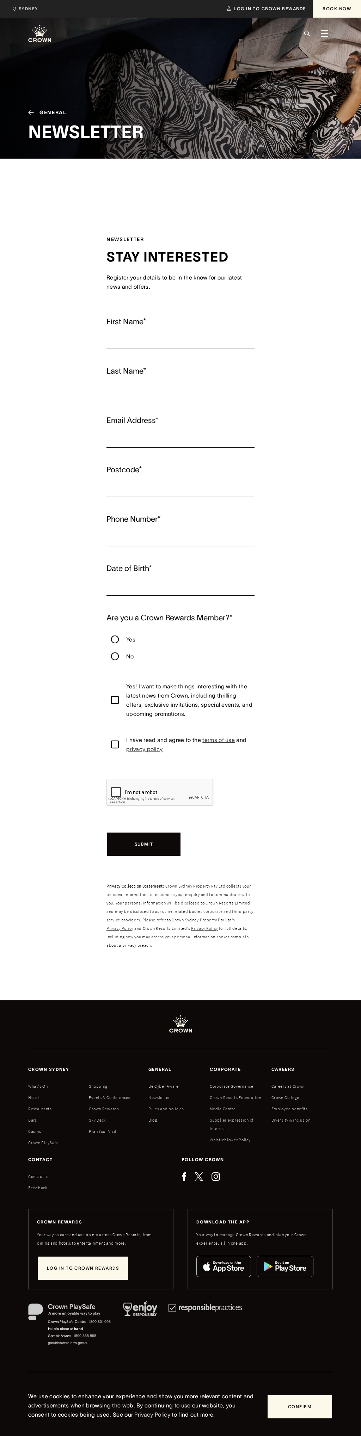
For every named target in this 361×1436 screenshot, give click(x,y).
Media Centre (223, 1108)
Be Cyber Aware (163, 1086)
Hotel (33, 1097)
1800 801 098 (100, 1322)
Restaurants (40, 1108)
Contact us (38, 1176)
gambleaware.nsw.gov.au (68, 1343)
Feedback (38, 1187)
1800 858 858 (85, 1336)
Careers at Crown (288, 1086)
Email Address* (132, 420)
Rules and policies (166, 1108)
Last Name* (126, 371)
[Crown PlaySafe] (70, 1313)
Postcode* (124, 469)
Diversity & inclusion (291, 1120)
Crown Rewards (104, 1108)
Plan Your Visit (103, 1131)
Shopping (98, 1086)
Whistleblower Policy (230, 1139)
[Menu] (324, 33)
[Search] (307, 33)
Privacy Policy (119, 928)
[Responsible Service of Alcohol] (140, 1324)
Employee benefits (289, 1108)
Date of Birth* (129, 568)
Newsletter (159, 1097)
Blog (152, 1120)
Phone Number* (133, 519)
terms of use (218, 740)
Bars (32, 1120)
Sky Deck (97, 1120)
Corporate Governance (231, 1086)
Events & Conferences (109, 1097)
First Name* (126, 321)
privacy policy (144, 749)
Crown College (285, 1097)
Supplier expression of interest (231, 1124)
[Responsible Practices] (205, 1324)
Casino (34, 1131)
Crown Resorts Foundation (235, 1097)
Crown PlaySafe (43, 1142)
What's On (38, 1086)
